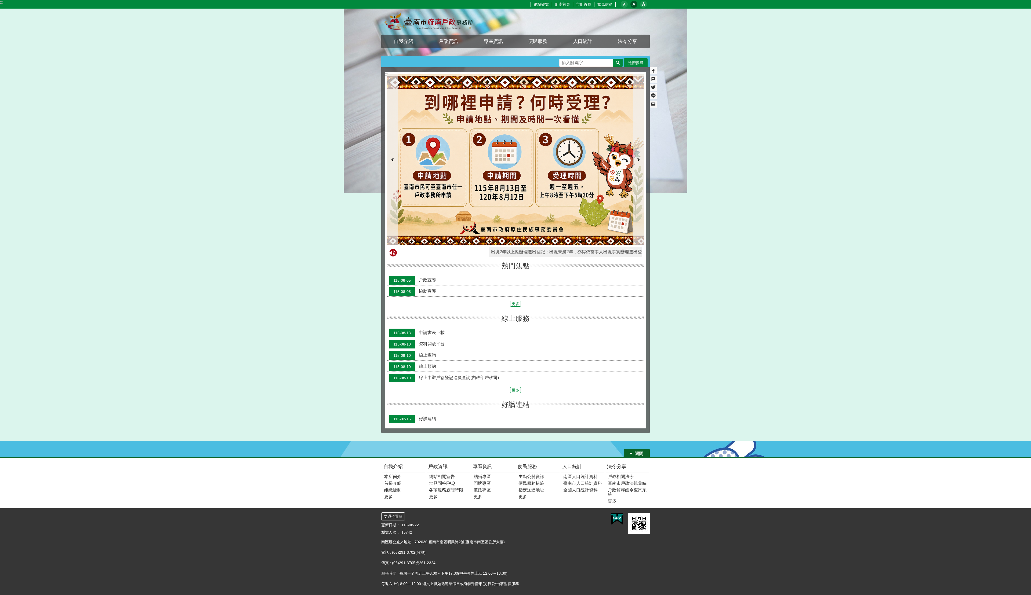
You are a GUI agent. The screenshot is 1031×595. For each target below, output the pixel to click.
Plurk (653, 79)
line (653, 95)
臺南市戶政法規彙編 (627, 427)
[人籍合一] (515, 131)
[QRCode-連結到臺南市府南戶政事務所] (639, 467)
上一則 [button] (392, 131)
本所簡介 (392, 420)
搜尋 (563, 61)
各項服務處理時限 (446, 433)
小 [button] (624, 4)
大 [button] (643, 4)
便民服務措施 (531, 427)
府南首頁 (562, 4)
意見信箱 (604, 4)
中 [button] (633, 4)
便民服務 (527, 410)
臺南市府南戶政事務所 (428, 21)
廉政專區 (482, 433)
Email (653, 104)
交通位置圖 (393, 460)
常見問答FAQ (442, 427)
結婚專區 (482, 420)
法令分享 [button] (627, 41)
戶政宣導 (414, 223)
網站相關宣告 (442, 420)
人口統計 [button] (582, 41)
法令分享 (616, 410)
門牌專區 (482, 427)
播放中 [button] (634, 79)
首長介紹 (392, 427)
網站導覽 (541, 4)
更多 (515, 247)
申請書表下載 (419, 276)
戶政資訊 (438, 410)
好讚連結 (414, 362)
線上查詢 (414, 298)
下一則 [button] (638, 131)
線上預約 (414, 309)
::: (1, 2)
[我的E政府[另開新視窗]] (617, 462)
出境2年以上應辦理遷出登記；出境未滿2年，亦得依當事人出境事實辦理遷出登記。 (519, 195)
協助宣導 (414, 235)
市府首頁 (583, 4)
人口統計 (572, 410)
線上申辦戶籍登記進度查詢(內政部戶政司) (446, 321)
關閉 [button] (639, 397)
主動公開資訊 (531, 420)
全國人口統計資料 (580, 433)
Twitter (653, 87)
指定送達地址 (531, 433)
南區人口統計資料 (580, 420)
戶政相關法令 (621, 420)
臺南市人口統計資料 (582, 427)
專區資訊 (482, 410)
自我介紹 (393, 410)
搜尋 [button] (618, 63)
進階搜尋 (635, 63)
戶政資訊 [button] (448, 41)
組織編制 (392, 433)
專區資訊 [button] (493, 41)
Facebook (653, 70)
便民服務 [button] (537, 41)
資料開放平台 (419, 287)
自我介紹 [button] (403, 41)
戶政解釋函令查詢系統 (627, 435)
